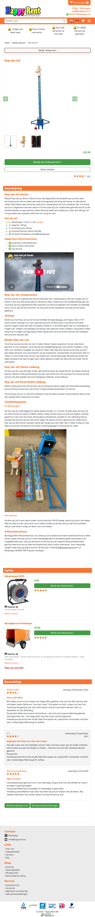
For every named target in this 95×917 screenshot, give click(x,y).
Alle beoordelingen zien (17, 805)
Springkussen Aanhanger (18, 623)
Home (7, 42)
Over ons (10, 848)
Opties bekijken (47, 169)
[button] (89, 20)
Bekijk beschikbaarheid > (47, 162)
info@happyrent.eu (65, 547)
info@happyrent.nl (17, 839)
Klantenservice (12, 885)
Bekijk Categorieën (47, 50)
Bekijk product (11, 613)
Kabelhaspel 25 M (14, 576)
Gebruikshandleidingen (17, 894)
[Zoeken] (64, 20)
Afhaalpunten (12, 872)
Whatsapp (13, 835)
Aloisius (59, 319)
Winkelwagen (79, 2)
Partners (10, 854)
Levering (10, 867)
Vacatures (10, 888)
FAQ (7, 857)
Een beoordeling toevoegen (45, 805)
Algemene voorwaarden (17, 891)
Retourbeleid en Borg (16, 875)
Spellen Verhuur (18, 42)
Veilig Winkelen (13, 851)
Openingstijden (13, 870)
